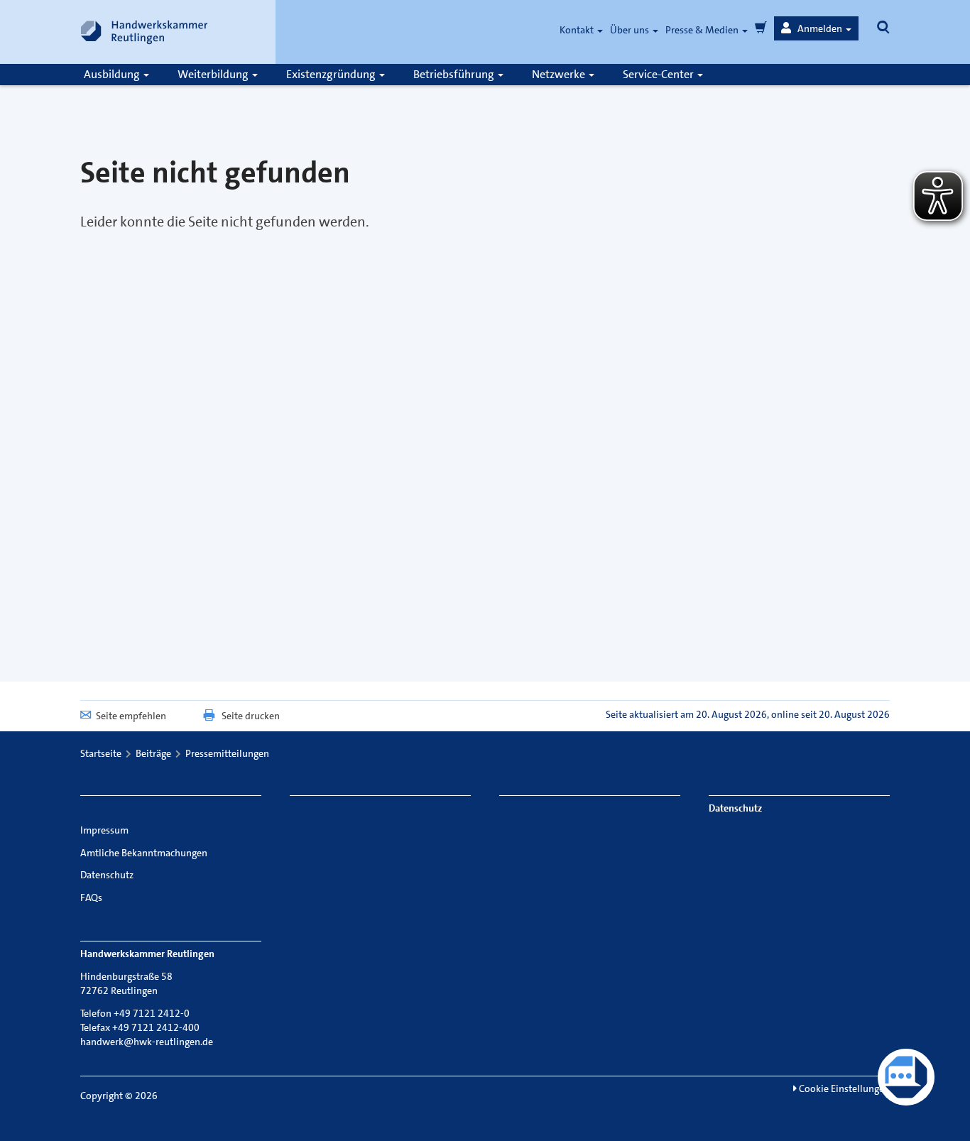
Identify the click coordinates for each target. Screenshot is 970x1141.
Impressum (104, 830)
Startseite (100, 753)
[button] (816, 28)
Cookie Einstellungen (843, 1088)
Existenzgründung (332, 74)
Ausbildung (113, 74)
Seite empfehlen (131, 715)
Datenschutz (106, 874)
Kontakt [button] (578, 29)
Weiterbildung (214, 74)
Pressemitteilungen (227, 753)
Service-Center (659, 74)
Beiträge (153, 753)
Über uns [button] (630, 29)
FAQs (91, 897)
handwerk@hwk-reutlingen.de (146, 1041)
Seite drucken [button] (251, 715)
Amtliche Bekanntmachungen (143, 852)
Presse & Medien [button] (703, 29)
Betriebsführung (454, 74)
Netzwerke (559, 74)
